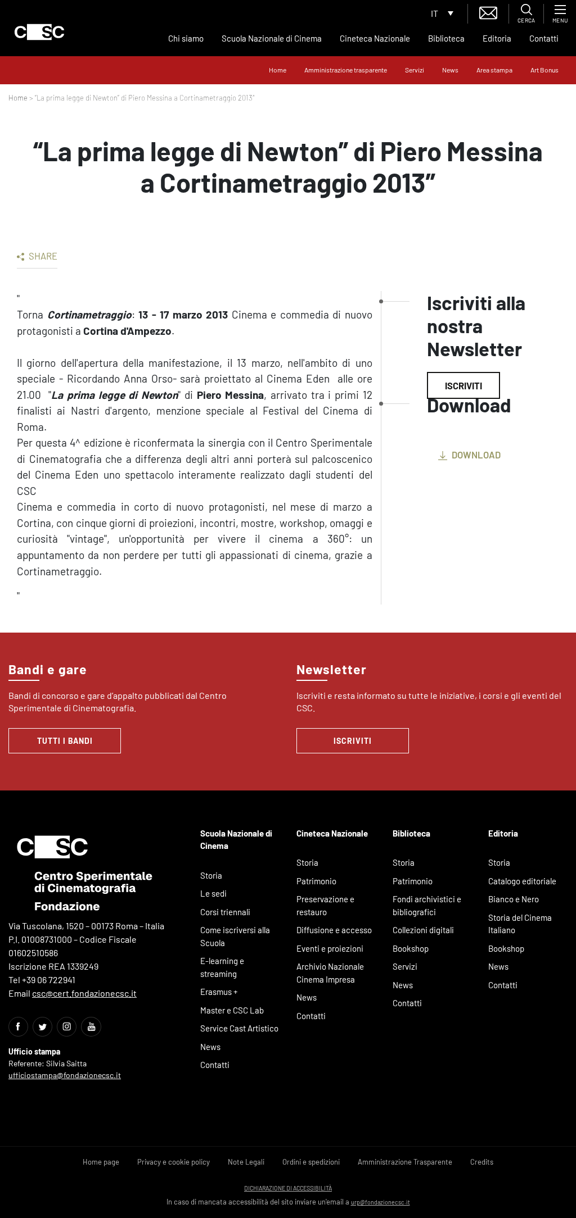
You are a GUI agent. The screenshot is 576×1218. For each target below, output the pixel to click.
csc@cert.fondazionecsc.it (84, 993)
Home (277, 70)
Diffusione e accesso (334, 930)
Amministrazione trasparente (345, 70)
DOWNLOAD (475, 454)
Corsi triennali (225, 912)
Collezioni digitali (423, 930)
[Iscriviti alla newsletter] (488, 11)
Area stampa (494, 70)
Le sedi (213, 893)
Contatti (544, 38)
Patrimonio (316, 881)
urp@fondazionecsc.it (380, 1202)
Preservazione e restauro (325, 905)
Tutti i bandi (65, 741)
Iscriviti (463, 385)
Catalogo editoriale (522, 881)
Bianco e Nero (513, 899)
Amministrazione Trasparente (405, 1161)
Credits (481, 1161)
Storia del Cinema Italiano (520, 923)
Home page (101, 1161)
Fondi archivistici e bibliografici (427, 905)
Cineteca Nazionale (375, 38)
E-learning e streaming (222, 967)
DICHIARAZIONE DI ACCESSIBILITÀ (288, 1188)
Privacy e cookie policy (173, 1161)
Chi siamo (186, 38)
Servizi (414, 70)
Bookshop (411, 948)
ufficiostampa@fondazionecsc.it (64, 1075)
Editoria (497, 38)
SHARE (42, 255)
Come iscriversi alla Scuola (235, 936)
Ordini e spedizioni (311, 1161)
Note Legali (246, 1161)
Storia (211, 875)
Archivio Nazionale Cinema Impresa (330, 972)
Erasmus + (219, 992)
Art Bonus (544, 70)
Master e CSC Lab (232, 1010)
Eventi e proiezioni (329, 948)
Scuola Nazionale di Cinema (272, 38)
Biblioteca (446, 38)
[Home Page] (39, 32)
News (450, 70)
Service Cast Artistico (239, 1028)
